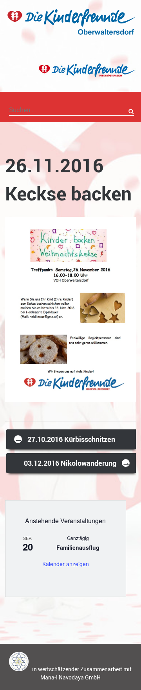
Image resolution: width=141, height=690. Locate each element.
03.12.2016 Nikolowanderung (77, 462)
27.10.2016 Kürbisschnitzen (64, 438)
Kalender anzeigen (65, 564)
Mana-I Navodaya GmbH (70, 677)
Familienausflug (77, 547)
